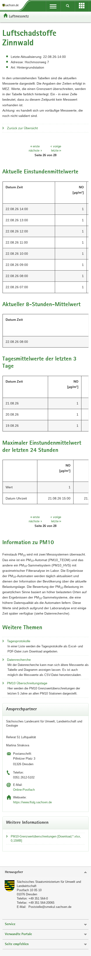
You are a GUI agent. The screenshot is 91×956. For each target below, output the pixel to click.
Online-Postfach (24, 789)
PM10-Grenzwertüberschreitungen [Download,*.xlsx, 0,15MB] (46, 838)
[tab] (45, 872)
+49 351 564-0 (38, 898)
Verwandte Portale (18, 934)
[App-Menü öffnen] (81, 6)
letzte (55, 150)
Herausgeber (14, 872)
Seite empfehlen (17, 944)
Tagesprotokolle (18, 641)
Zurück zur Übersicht (22, 128)
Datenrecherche (19, 660)
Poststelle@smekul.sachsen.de (49, 907)
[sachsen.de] (11, 5)
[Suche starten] (68, 6)
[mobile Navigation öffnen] (53, 6)
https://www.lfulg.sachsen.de (32, 802)
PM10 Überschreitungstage (27, 683)
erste (36, 146)
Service (10, 924)
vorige (57, 146)
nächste (34, 150)
